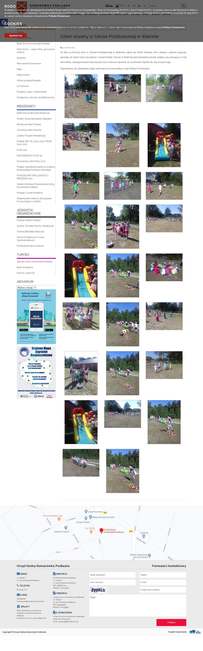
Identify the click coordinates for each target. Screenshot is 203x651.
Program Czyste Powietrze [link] (30, 193)
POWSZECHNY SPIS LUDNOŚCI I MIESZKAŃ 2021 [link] (32, 177)
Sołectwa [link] (21, 58)
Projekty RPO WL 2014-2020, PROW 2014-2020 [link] (34, 142)
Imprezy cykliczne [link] (26, 273)
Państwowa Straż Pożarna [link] (29, 124)
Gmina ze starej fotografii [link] (29, 80)
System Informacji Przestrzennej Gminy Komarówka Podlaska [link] (36, 185)
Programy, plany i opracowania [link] (32, 92)
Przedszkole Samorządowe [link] (30, 246)
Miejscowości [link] (23, 75)
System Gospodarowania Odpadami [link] (34, 118)
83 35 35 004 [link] (22, 590)
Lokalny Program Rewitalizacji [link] (31, 135)
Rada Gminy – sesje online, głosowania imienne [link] (35, 50)
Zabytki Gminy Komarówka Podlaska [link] (34, 261)
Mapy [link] (19, 69)
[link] (36, 317)
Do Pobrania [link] (23, 86)
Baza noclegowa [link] (25, 267)
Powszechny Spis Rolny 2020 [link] (31, 161)
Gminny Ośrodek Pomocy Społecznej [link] (35, 226)
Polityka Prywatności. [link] (59, 15)
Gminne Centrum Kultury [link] (29, 220)
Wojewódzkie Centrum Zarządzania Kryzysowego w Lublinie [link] (34, 200)
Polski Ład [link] (22, 150)
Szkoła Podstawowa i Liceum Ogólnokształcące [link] (31, 238)
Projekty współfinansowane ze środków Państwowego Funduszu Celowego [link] (36, 168)
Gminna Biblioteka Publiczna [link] (30, 231)
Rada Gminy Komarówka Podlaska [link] (33, 43)
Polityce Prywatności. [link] (174, 27)
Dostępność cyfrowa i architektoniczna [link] (35, 97)
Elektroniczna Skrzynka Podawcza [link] (33, 113)
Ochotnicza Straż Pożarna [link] (29, 130)
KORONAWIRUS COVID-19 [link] (29, 155)
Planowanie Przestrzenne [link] (29, 63)
